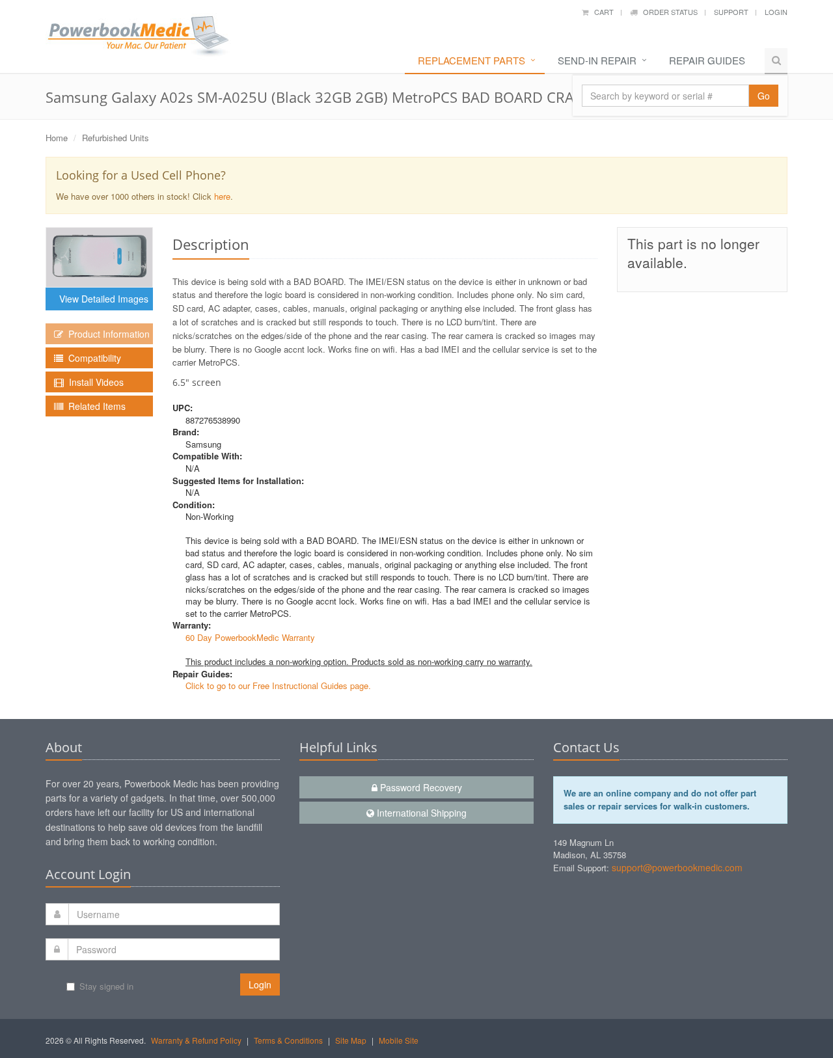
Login (776, 12)
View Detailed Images (101, 298)
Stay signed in (106, 986)
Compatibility (92, 357)
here (222, 196)
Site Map (350, 1040)
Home (57, 137)
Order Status (667, 12)
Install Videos (94, 381)
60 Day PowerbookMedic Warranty (250, 637)
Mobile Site (398, 1040)
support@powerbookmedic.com (677, 867)
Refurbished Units (115, 137)
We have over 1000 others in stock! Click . (144, 184)
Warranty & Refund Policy (196, 1040)
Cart (601, 12)
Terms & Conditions (288, 1040)
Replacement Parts (471, 60)
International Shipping (420, 812)
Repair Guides (707, 60)
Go (764, 95)
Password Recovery (419, 787)
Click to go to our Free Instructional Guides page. (278, 685)
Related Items (94, 406)
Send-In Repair (597, 60)
